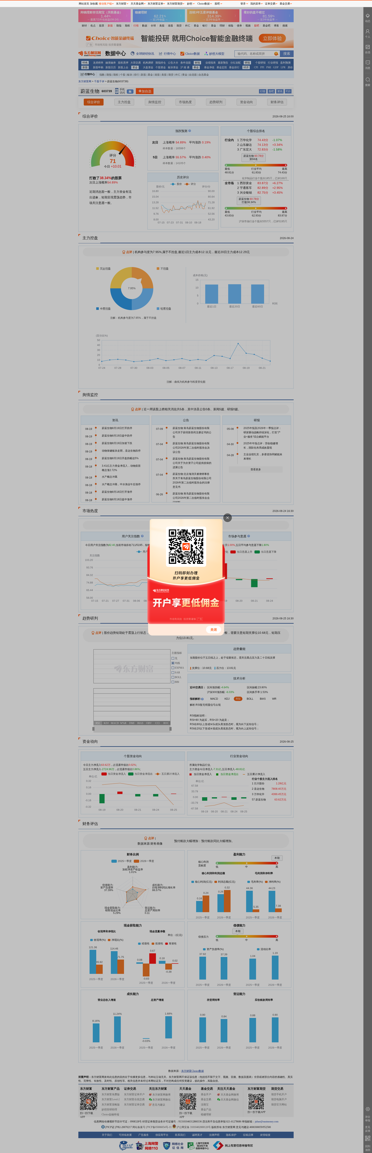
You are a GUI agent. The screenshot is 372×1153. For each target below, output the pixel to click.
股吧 (217, 3)
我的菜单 (255, 3)
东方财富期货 (175, 3)
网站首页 (84, 3)
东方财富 (121, 3)
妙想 (189, 3)
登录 (243, 3)
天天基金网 (137, 3)
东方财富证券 (155, 3)
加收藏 (94, 3)
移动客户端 (105, 3)
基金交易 (285, 3)
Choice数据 (203, 3)
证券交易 (270, 3)
